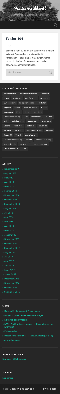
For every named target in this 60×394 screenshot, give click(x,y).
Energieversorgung (26, 103)
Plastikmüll (18, 126)
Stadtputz (49, 130)
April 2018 (9, 226)
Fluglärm (7, 107)
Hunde (43, 107)
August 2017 (10, 252)
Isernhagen (8, 112)
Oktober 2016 (10, 287)
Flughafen (42, 103)
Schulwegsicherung (34, 130)
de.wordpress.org (12, 340)
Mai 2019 (8, 178)
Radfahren (30, 126)
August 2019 (10, 173)
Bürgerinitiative (10, 103)
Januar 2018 (10, 235)
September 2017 (12, 248)
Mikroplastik (36, 117)
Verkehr (29, 140)
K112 (18, 112)
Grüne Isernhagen (31, 107)
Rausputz (18, 130)
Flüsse (17, 107)
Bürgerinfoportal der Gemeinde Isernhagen (23, 315)
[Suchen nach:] (30, 72)
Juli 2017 (8, 257)
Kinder (26, 112)
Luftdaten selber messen (15, 320)
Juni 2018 (9, 217)
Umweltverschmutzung (13, 140)
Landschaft (37, 112)
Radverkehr (42, 126)
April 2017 (9, 265)
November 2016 (12, 283)
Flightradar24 (10, 331)
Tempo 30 (8, 135)
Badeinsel (45, 94)
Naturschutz (32, 121)
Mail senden (7, 378)
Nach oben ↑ (50, 389)
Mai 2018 (8, 221)
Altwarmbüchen (10, 94)
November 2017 (12, 239)
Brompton (44, 98)
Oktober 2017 (10, 243)
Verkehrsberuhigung (43, 140)
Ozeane (7, 126)
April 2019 (9, 182)
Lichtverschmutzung (12, 117)
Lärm (26, 117)
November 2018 (12, 195)
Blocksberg (17, 98)
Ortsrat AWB (46, 121)
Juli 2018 (8, 213)
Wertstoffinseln (10, 144)
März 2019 (9, 186)
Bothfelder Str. (30, 98)
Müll (5, 121)
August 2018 (10, 208)
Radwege (7, 130)
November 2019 (12, 169)
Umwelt (18, 135)
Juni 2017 (9, 261)
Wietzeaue (24, 144)
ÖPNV (24, 149)
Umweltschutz (30, 135)
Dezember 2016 (11, 279)
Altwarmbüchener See (28, 94)
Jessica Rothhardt (30, 8)
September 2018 (12, 204)
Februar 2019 (10, 191)
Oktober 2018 (10, 199)
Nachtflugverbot (17, 121)
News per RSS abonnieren (14, 359)
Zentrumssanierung (39, 144)
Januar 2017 (10, 274)
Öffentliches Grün (11, 149)
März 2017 (9, 270)
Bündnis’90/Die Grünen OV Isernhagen (22, 311)
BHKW (6, 98)
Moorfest (48, 117)
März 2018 (9, 230)
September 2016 (12, 292)
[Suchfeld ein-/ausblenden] (55, 25)
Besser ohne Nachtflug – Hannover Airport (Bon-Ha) (28, 336)
